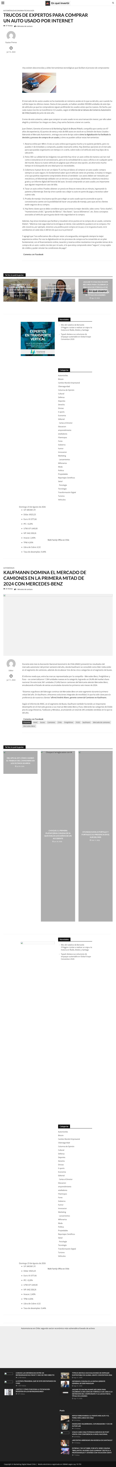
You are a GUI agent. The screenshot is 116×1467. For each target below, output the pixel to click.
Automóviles (8, 10)
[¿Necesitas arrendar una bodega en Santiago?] (65, 1443)
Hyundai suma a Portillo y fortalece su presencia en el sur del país (95, 834)
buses (42, 722)
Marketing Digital (20, 1464)
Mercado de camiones (101, 722)
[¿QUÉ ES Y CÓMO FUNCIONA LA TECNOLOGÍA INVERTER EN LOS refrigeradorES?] (9, 1392)
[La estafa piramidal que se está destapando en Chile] (9, 1383)
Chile (60, 722)
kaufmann (86, 722)
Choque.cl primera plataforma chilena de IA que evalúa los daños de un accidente (58, 834)
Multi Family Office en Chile (58, 540)
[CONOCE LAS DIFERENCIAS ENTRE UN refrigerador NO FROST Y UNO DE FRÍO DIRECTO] (9, 1375)
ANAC (35, 722)
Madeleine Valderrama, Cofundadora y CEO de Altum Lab (92, 1425)
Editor (11, 670)
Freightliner (68, 722)
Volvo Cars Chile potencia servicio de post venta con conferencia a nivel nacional (90, 1433)
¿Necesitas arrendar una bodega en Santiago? (92, 1440)
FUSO (78, 722)
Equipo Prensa (11, 42)
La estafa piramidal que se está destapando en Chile (36, 1382)
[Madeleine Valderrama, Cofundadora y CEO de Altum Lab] (65, 1426)
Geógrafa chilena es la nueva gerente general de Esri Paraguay (58, 288)
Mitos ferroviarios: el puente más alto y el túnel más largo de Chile (90, 1417)
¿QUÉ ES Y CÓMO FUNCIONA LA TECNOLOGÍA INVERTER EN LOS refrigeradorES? (33, 1390)
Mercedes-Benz (29, 726)
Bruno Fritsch (77, 128)
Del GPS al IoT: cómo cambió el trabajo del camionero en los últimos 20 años (20, 760)
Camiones (51, 722)
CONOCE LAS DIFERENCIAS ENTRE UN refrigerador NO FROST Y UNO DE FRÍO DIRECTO (35, 1374)
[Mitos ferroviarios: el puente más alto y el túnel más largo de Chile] (65, 1418)
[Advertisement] (67, 47)
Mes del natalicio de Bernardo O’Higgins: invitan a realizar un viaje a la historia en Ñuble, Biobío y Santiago (76, 327)
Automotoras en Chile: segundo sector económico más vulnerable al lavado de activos (58, 1328)
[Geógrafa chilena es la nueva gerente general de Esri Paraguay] (65, 1384)
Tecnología (29, 10)
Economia (19, 10)
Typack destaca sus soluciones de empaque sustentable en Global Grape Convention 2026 (20, 288)
